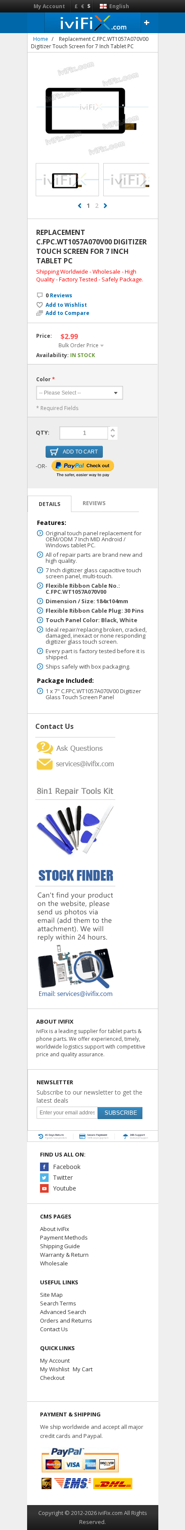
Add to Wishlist (66, 305)
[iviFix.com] (92, 22)
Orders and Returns (66, 1320)
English (118, 6)
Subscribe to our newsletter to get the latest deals (89, 1096)
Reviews (59, 295)
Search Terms (58, 1303)
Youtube (64, 1188)
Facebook (66, 1167)
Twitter (63, 1177)
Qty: (42, 432)
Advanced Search (63, 1312)
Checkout (52, 1378)
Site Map (51, 1295)
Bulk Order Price (79, 345)
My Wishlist (54, 1369)
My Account (49, 6)
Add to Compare (67, 313)
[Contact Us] (75, 740)
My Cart (82, 1369)
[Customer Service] (75, 759)
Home (40, 39)
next (105, 205)
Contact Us (54, 1329)
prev (79, 205)
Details (49, 504)
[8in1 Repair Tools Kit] (75, 774)
